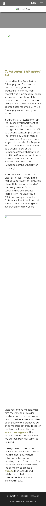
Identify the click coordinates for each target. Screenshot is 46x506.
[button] (34, 3)
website (9, 471)
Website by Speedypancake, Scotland (23, 501)
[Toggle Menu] (41, 3)
